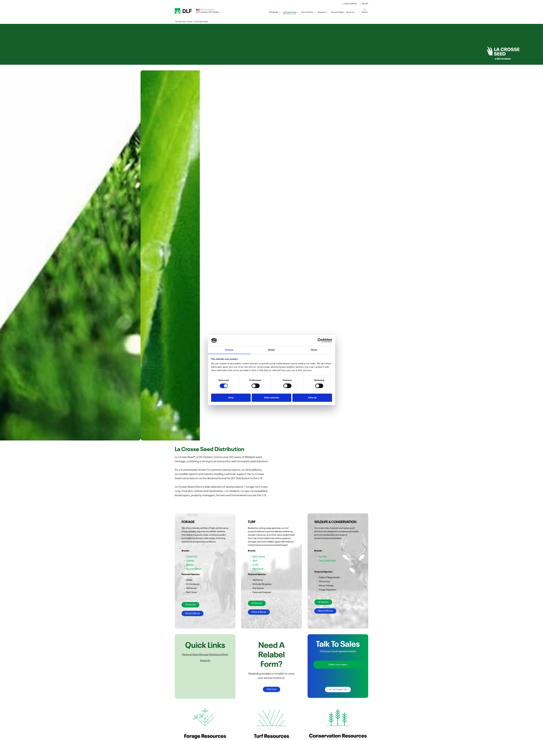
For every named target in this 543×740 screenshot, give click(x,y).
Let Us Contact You (338, 689)
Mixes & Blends (192, 613)
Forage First (191, 556)
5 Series (190, 560)
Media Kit (205, 660)
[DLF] (183, 11)
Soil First (323, 556)
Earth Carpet (258, 556)
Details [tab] (271, 350)
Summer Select (194, 569)
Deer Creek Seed (327, 560)
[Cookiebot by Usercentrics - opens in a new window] (319, 340)
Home (189, 22)
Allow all (312, 397)
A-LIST (255, 565)
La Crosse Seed (201, 22)
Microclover (258, 569)
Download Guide (186, 266)
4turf (254, 560)
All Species (190, 605)
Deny (230, 397)
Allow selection (271, 397)
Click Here (271, 689)
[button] (291, 12)
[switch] (256, 385)
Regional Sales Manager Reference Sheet (205, 654)
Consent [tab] (229, 350)
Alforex (189, 565)
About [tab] (314, 350)
